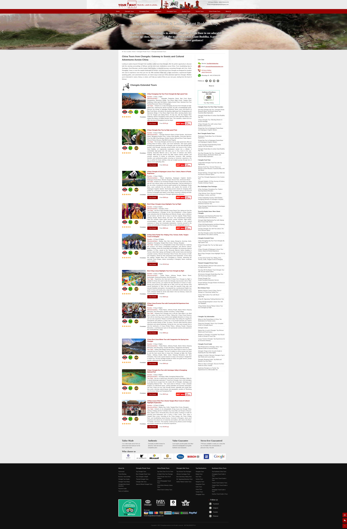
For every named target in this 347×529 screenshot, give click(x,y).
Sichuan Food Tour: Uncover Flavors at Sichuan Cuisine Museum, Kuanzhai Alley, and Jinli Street (211, 168)
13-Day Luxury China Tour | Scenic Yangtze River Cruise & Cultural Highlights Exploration (168, 401)
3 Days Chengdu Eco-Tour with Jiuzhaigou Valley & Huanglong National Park (167, 371)
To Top (344, 526)
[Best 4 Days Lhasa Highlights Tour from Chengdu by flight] (134, 285)
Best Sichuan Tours (204, 288)
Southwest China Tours (219, 468)
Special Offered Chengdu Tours (144, 484)
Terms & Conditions (123, 491)
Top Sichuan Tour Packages (183, 471)
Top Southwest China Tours (219, 471)
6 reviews (143, 153)
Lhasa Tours (199, 489)
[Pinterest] (218, 81)
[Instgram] (214, 81)
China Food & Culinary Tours (164, 489)
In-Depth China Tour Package (165, 474)
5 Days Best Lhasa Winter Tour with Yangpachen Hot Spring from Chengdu (168, 340)
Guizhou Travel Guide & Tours (220, 494)
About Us (228, 11)
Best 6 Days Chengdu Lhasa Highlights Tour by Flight (164, 204)
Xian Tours (198, 476)
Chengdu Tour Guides (124, 479)
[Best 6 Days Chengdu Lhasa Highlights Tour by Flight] (134, 218)
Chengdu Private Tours (143, 51)
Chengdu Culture (203, 327)
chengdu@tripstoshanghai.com (220, 4)
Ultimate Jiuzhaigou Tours (183, 474)
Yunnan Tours (200, 11)
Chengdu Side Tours (141, 481)
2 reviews (143, 194)
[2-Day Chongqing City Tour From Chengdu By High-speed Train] (134, 108)
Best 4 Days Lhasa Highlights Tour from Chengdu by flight (165, 271)
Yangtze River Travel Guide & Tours (219, 486)
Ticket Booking (122, 474)
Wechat (344, 520)
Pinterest (215, 516)
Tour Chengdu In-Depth (142, 476)
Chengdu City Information (206, 316)
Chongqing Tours (144, 11)
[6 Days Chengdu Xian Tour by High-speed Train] (134, 144)
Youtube (215, 512)
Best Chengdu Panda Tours (206, 133)
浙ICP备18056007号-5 (190, 525)
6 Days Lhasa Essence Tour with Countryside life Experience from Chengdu (168, 304)
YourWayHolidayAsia (212, 63)
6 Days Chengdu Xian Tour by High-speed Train (162, 130)
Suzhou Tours (199, 479)
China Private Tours (214, 11)
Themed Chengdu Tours (142, 479)
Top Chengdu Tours (141, 471)
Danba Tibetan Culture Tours (183, 481)
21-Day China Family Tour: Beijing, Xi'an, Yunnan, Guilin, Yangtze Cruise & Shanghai (167, 235)
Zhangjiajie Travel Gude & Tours (218, 490)
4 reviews (143, 117)
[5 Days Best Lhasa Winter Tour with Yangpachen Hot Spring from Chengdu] (134, 354)
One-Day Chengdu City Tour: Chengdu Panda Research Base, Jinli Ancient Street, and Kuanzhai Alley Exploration (211, 111)
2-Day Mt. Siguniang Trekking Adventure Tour (211, 299)
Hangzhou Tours (200, 481)
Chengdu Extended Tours (159, 51)
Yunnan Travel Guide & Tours (219, 482)
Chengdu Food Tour (204, 160)
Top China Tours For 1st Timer (165, 471)
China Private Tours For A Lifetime (164, 477)
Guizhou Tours (186, 11)
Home (118, 11)
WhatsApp (344, 515)
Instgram (215, 508)
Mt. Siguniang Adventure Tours (184, 479)
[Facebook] (206, 81)
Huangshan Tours (200, 484)
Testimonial (121, 471)
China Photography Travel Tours (164, 481)
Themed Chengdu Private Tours (208, 263)
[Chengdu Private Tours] (138, 7)
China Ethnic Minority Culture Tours (165, 486)
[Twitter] (210, 81)
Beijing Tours (199, 474)
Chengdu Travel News (124, 481)
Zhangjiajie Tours (171, 11)
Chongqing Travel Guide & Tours (219, 475)
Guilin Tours (157, 11)
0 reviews (143, 227)
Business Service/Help (124, 476)
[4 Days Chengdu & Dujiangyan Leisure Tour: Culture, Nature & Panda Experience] (134, 186)
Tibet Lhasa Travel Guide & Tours (219, 479)
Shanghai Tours (200, 471)
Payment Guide (122, 488)
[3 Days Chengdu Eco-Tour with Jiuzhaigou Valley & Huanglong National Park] (134, 384)
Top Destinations (201, 468)
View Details (152, 123)
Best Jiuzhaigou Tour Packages (207, 186)
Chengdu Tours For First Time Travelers (210, 107)
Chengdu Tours (129, 11)
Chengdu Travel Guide (205, 344)
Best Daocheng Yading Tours (184, 476)
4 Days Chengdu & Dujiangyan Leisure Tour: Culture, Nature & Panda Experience (169, 172)
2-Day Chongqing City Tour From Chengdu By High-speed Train (167, 94)
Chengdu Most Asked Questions (124, 485)
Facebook (216, 504)
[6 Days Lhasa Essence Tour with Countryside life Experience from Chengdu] (134, 317)
